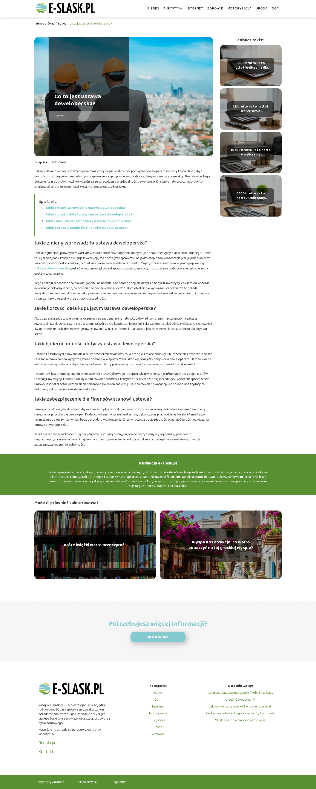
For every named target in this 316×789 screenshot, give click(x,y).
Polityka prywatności (49, 782)
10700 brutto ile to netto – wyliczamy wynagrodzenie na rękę (251, 152)
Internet (195, 8)
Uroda (261, 8)
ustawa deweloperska (52, 268)
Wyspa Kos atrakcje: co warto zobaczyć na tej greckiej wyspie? (221, 545)
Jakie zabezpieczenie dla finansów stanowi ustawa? (87, 228)
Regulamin (118, 782)
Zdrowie (215, 8)
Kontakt (46, 752)
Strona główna (45, 23)
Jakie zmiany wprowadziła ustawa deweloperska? (86, 208)
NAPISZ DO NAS (158, 637)
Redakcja (46, 743)
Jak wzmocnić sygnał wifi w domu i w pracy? (240, 706)
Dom (275, 8)
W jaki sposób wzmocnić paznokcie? (240, 720)
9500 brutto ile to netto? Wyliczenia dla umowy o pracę (250, 65)
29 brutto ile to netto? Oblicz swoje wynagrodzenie (251, 109)
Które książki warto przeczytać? (95, 545)
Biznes (153, 8)
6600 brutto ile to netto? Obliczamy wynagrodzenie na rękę (250, 195)
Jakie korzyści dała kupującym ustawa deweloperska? (89, 214)
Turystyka (172, 8)
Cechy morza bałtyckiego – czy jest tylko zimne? (240, 713)
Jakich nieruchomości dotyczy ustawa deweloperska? (89, 221)
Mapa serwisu (88, 782)
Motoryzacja (239, 8)
